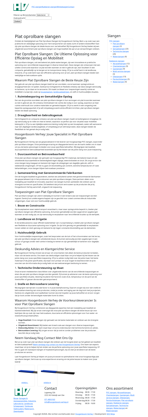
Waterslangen (118, 56)
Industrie (32, 401)
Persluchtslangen (120, 79)
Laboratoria (18, 403)
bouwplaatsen (47, 92)
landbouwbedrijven (61, 92)
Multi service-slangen (121, 71)
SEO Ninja (111, 414)
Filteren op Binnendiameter (25, 15)
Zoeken (17, 21)
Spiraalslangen (119, 49)
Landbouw (28, 403)
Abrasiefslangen (119, 63)
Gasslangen (117, 69)
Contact (71, 7)
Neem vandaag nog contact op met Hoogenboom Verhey (56, 344)
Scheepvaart (19, 406)
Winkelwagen (62, 7)
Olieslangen (118, 76)
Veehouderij (19, 409)
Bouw (16, 398)
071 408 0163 (49, 399)
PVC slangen (37, 7)
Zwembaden (19, 411)
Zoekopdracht (19, 18)
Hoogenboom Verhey (84, 414)
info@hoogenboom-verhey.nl (56, 402)
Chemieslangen (119, 66)
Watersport (29, 409)
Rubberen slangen (49, 7)
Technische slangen (121, 51)
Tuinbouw (29, 406)
